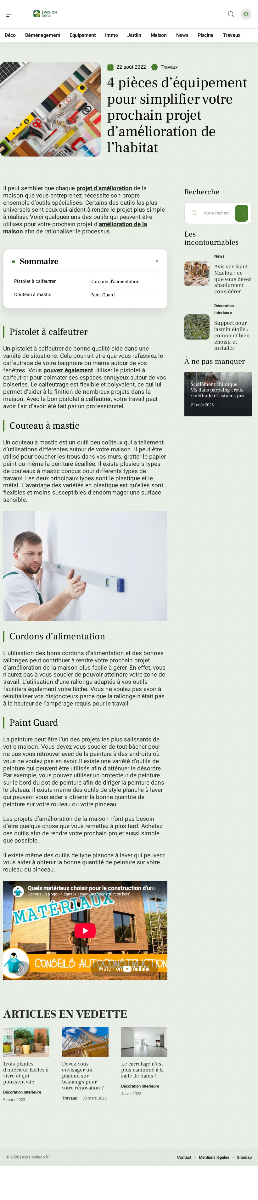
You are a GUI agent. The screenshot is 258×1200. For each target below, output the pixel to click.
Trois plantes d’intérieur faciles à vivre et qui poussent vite (25, 1072)
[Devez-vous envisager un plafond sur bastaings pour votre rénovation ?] (85, 1042)
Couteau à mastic (32, 294)
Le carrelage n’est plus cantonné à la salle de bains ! (142, 1069)
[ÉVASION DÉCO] (45, 14)
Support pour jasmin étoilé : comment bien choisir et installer (232, 335)
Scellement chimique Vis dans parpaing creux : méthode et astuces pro (217, 389)
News (219, 256)
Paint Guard (102, 294)
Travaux (169, 67)
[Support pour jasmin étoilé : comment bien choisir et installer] (197, 327)
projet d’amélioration (104, 188)
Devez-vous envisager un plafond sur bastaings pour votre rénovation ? (83, 1075)
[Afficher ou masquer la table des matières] (109, 261)
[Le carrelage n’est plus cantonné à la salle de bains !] (144, 1042)
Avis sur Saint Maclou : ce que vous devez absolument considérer (232, 279)
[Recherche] (231, 14)
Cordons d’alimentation (114, 281)
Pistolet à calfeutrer (35, 281)
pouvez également (68, 370)
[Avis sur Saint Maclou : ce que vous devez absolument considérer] (197, 274)
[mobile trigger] (11, 14)
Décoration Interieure (22, 1092)
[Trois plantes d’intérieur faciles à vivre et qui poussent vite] (26, 1042)
